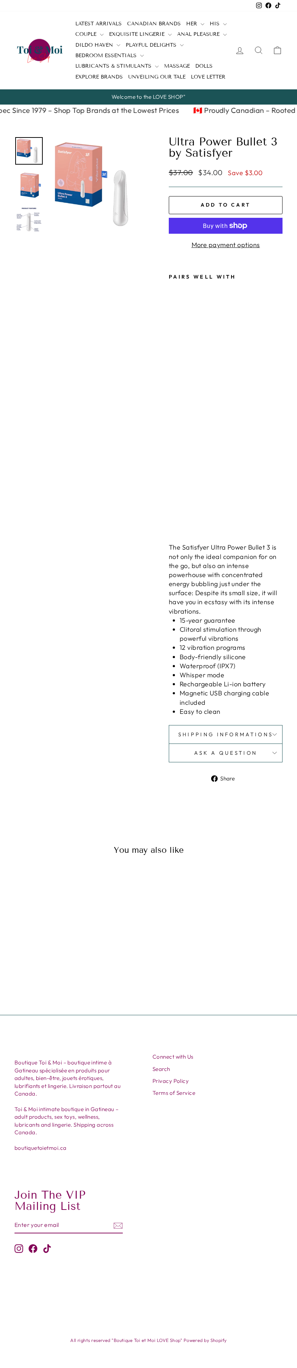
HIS (215, 24)
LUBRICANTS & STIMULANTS (114, 66)
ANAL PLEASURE (199, 34)
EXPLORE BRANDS (99, 77)
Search (161, 1069)
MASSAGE (177, 66)
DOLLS (204, 66)
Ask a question (225, 753)
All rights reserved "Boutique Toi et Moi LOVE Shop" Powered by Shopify (148, 1340)
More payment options (226, 245)
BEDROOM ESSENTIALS (106, 55)
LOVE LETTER (208, 77)
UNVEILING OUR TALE (156, 77)
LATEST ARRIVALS (98, 24)
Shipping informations (225, 734)
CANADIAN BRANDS (154, 24)
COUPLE (86, 34)
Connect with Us (172, 1056)
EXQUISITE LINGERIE (137, 34)
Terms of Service (173, 1092)
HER (192, 24)
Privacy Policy (170, 1080)
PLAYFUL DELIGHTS (152, 45)
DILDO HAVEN (95, 45)
